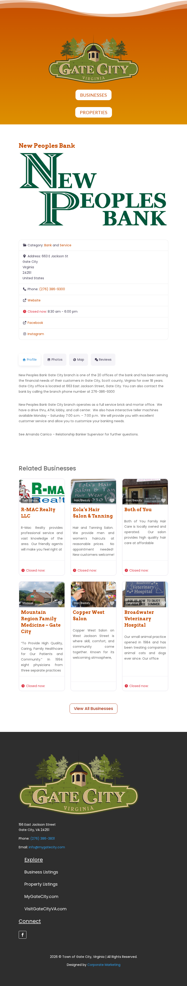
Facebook (35, 322)
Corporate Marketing (103, 964)
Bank (48, 245)
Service (65, 245)
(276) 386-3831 (42, 838)
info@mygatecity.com (47, 847)
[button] (93, 311)
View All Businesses (93, 708)
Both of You (138, 509)
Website (34, 300)
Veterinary (133, 603)
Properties (93, 112)
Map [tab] (80, 359)
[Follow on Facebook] (22, 935)
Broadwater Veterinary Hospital (139, 619)
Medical (28, 603)
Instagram (36, 334)
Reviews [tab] (105, 359)
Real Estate (30, 500)
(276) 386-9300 (52, 289)
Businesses (93, 95)
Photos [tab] (57, 359)
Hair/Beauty (82, 500)
